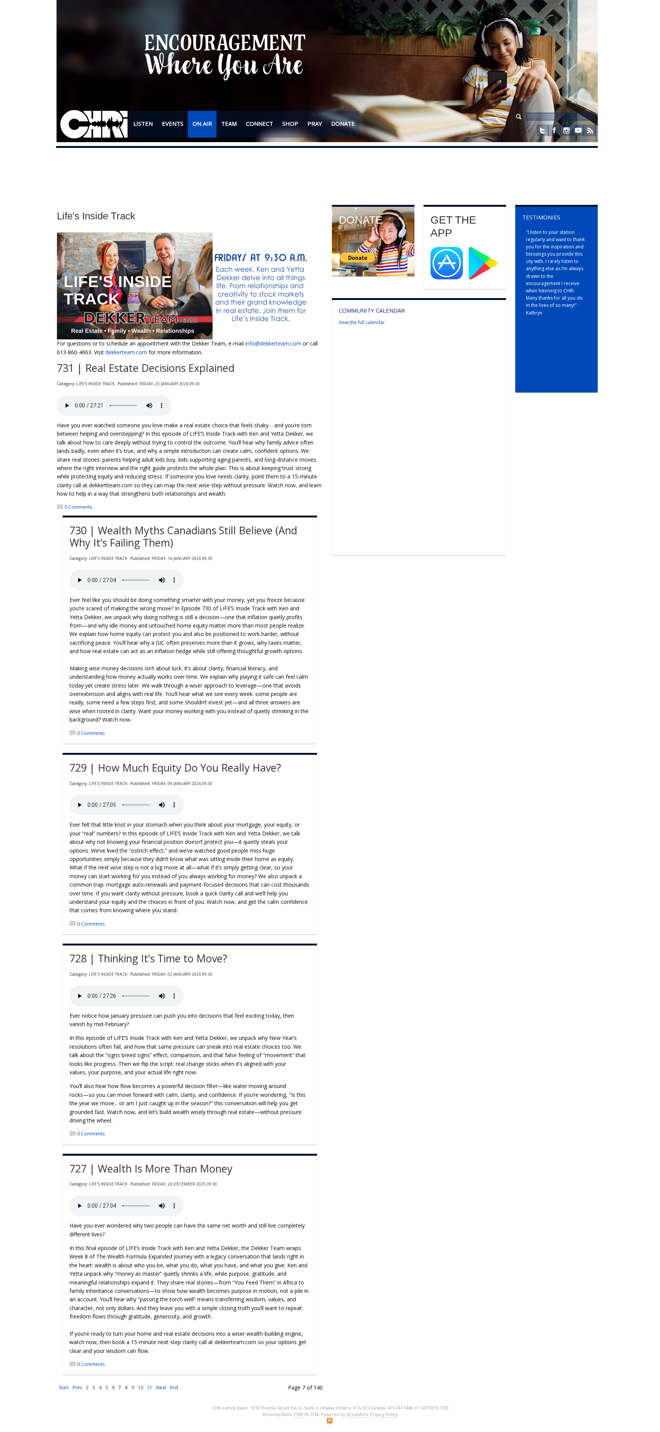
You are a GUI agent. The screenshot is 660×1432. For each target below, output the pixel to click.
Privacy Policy (383, 1414)
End (174, 1387)
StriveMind (357, 1414)
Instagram (566, 130)
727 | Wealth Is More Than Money (151, 1168)
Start (64, 1387)
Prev (77, 1387)
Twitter (542, 130)
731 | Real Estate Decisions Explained (146, 368)
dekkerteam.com (126, 352)
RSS (589, 130)
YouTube (578, 130)
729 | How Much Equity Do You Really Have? (175, 768)
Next (161, 1387)
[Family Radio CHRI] (94, 125)
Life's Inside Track (95, 383)
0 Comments (78, 507)
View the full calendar (362, 322)
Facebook (554, 130)
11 (149, 1387)
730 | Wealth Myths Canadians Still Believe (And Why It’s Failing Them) (183, 536)
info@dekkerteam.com (273, 343)
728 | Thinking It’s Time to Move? (148, 958)
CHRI (298, 1414)
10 (140, 1387)
